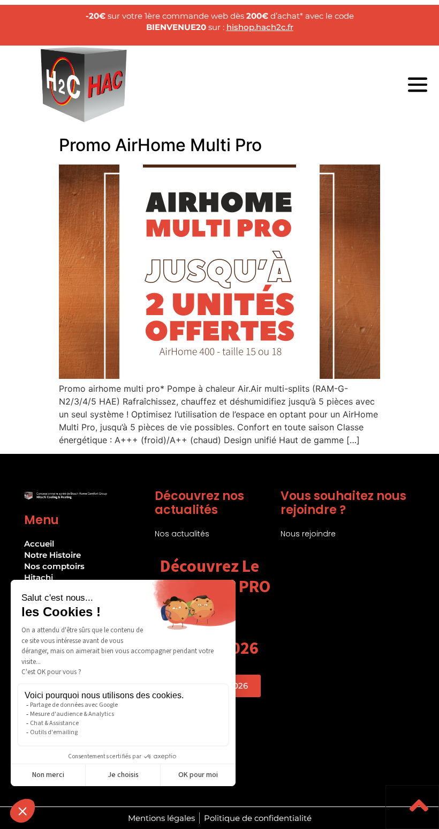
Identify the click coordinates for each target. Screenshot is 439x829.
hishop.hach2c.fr (259, 27)
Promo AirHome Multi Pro (160, 145)
